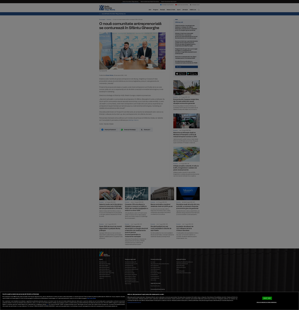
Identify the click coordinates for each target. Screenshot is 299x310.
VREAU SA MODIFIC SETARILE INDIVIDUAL (267, 302)
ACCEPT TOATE (267, 298)
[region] (149, 301)
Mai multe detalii (91, 298)
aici (47, 304)
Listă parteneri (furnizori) (134, 302)
